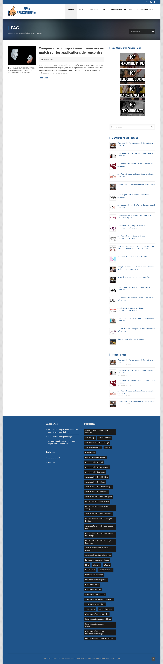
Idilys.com (96, 565)
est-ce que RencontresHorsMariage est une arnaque (99, 534)
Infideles (107, 565)
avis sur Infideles (105, 438)
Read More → (44, 78)
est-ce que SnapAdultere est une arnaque (97, 549)
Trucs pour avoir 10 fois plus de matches (132, 256)
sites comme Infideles (93, 589)
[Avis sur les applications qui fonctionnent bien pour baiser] (132, 108)
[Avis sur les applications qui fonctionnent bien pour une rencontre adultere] (132, 92)
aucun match (26, 70)
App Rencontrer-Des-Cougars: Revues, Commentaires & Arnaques (131, 237)
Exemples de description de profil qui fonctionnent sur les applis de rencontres (136, 268)
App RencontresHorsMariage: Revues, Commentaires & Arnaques (131, 309)
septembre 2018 (54, 458)
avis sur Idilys (90, 438)
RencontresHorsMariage (94, 575)
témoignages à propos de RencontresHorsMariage (94, 632)
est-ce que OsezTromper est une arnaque (97, 507)
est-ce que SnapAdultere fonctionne (98, 555)
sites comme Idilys (92, 585)
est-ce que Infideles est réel (95, 482)
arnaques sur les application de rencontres (96, 431)
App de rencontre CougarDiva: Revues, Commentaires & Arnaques (132, 227)
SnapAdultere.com (105, 609)
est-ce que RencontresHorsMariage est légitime (99, 520)
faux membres (13, 72)
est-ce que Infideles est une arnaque (98, 487)
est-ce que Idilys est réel (94, 462)
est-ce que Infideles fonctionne (96, 492)
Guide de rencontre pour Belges (60, 436)
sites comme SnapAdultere (95, 604)
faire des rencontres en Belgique (97, 560)
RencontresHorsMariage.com (95, 580)
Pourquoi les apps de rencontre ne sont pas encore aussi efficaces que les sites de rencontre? (136, 247)
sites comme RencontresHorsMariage (98, 599)
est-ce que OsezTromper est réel (97, 501)
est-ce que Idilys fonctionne (95, 472)
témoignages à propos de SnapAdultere (99, 638)
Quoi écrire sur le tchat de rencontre (131, 339)
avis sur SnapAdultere (93, 447)
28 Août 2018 (48, 59)
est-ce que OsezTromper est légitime (98, 497)
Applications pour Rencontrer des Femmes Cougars (136, 184)
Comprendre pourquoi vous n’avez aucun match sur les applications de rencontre (71, 50)
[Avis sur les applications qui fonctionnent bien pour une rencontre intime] (132, 60)
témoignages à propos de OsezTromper (94, 625)
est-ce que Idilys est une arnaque (97, 467)
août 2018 (51, 462)
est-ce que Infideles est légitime (96, 477)
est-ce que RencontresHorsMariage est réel (99, 527)
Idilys (87, 565)
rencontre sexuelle (105, 570)
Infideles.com (90, 570)
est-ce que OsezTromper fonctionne (98, 514)
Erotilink (108, 447)
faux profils (25, 72)
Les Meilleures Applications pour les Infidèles (134, 277)
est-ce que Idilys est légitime (95, 457)
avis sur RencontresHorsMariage (97, 443)
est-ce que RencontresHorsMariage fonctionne (98, 541)
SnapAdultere (90, 609)
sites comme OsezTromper (95, 594)
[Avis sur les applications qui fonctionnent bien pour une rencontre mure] (132, 76)
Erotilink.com (90, 452)
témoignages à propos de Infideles (98, 619)
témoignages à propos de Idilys (96, 614)
